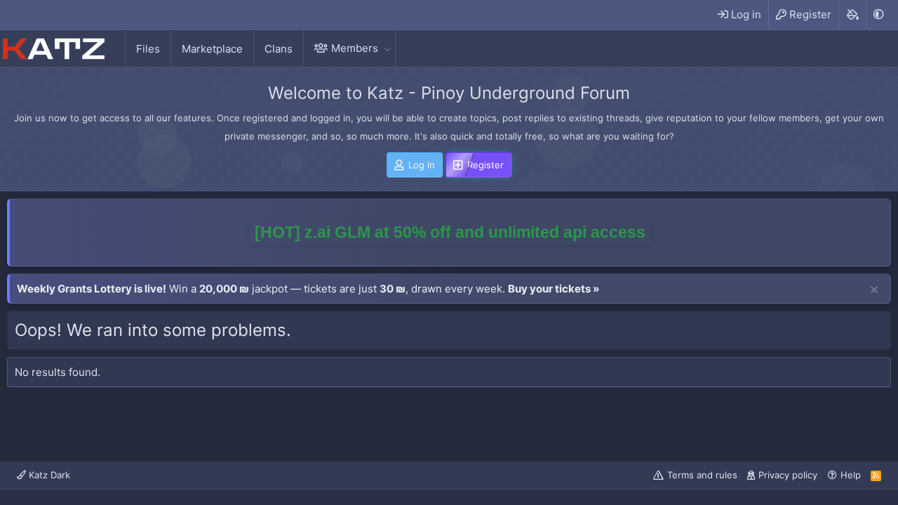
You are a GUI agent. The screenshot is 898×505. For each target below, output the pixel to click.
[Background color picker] (852, 14)
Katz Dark (48, 474)
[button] (387, 48)
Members (354, 48)
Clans (278, 48)
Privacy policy (787, 474)
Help (850, 474)
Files (148, 48)
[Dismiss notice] (874, 290)
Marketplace (212, 48)
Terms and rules (702, 474)
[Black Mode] (878, 14)
